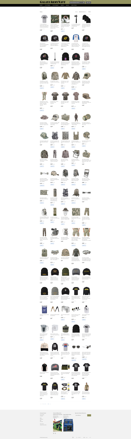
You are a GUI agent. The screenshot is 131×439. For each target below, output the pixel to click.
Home (41, 7)
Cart (89, 2)
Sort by (76, 11)
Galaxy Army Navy (44, 437)
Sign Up (89, 415)
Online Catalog (42, 414)
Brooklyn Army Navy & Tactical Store (57, 414)
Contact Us (41, 419)
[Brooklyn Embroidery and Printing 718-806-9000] (68, 431)
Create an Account (88, 0)
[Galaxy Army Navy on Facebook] (53, 433)
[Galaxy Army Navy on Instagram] (55, 433)
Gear (62, 5)
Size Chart (41, 421)
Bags (67, 5)
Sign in (84, 0)
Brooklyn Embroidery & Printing (67, 414)
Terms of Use (42, 423)
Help (40, 420)
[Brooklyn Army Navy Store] (57, 431)
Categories (41, 415)
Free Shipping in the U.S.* (79, 0)
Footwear (55, 5)
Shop (41, 5)
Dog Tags (74, 5)
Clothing (47, 5)
